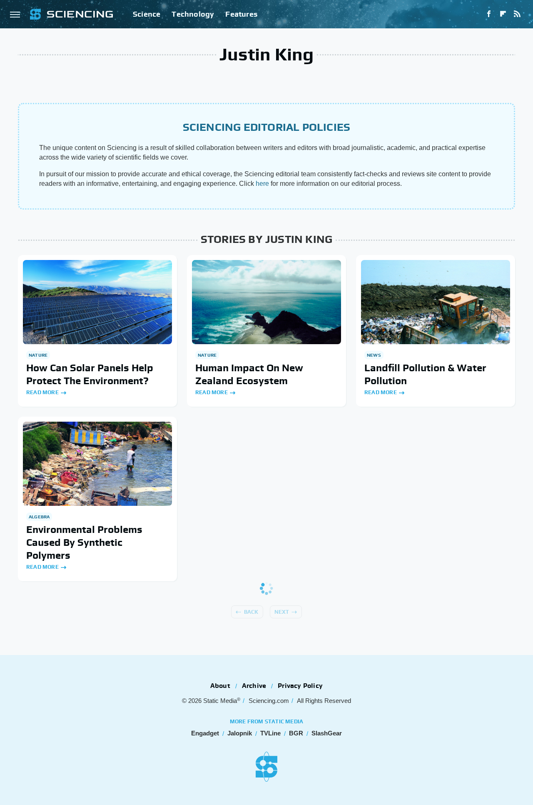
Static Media (220, 700)
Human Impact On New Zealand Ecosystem (249, 374)
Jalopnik (239, 733)
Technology (193, 14)
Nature (38, 355)
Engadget (205, 733)
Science (146, 14)
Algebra (39, 516)
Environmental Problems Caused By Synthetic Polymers (84, 542)
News (374, 355)
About (220, 686)
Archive (254, 686)
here (262, 183)
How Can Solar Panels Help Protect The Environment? (89, 374)
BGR (296, 733)
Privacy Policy (300, 686)
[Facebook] (489, 14)
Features (241, 14)
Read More (42, 392)
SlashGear (326, 733)
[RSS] (517, 14)
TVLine (270, 733)
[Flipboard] (503, 14)
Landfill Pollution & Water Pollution (425, 374)
